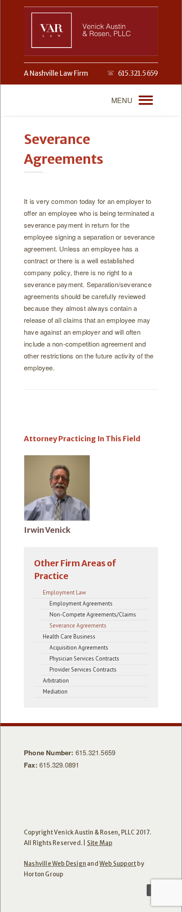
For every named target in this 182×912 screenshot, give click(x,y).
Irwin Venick (47, 530)
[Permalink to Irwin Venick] (57, 488)
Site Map (100, 843)
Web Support (117, 864)
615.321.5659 (95, 752)
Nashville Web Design (55, 864)
